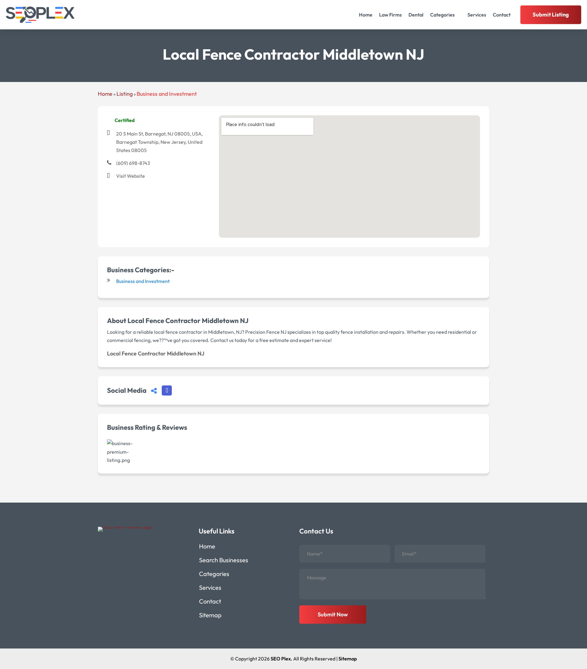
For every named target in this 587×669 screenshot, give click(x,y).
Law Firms (390, 15)
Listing (124, 93)
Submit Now (333, 614)
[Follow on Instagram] (115, 547)
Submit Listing (551, 14)
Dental (415, 15)
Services (476, 15)
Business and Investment (167, 93)
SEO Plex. (281, 659)
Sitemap (210, 616)
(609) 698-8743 (133, 163)
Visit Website (130, 176)
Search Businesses (223, 561)
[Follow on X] (130, 547)
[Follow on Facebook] (101, 547)
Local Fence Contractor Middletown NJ (155, 353)
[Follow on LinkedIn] (145, 547)
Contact (502, 15)
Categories (442, 15)
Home (365, 15)
